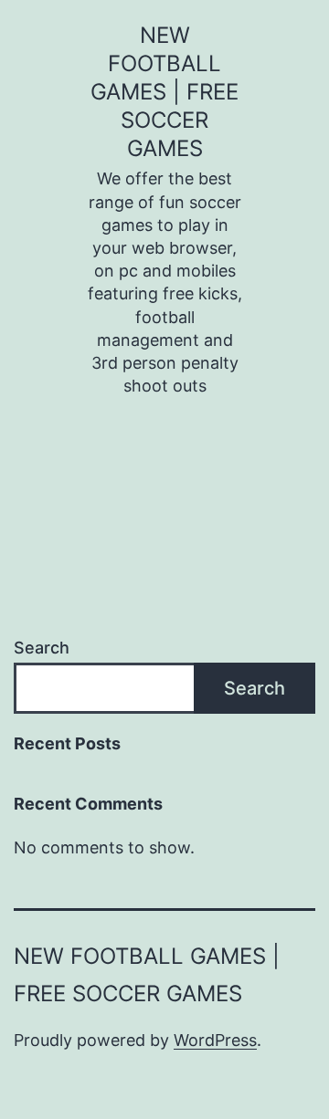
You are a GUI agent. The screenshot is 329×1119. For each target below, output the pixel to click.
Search (41, 647)
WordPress (215, 1040)
